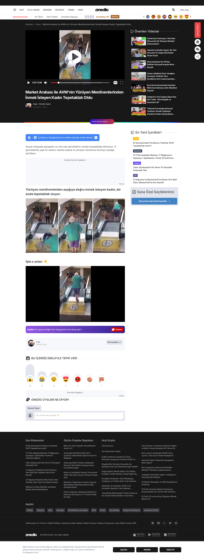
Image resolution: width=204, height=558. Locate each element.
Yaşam (137, 163)
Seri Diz (115, 17)
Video (38, 24)
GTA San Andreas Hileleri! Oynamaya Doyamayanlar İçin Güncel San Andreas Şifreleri (158, 491)
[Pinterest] (176, 523)
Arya (42, 104)
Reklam (79, 523)
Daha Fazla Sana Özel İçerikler (153, 201)
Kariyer (93, 523)
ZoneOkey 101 (102, 17)
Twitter (30, 510)
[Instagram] (152, 523)
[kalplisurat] (186, 16)
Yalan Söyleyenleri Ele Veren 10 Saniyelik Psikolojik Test (152, 168)
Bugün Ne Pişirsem (131, 510)
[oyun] (175, 16)
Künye (129, 523)
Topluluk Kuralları (68, 523)
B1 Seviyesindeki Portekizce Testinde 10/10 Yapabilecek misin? (153, 144)
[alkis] (181, 16)
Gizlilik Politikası (54, 523)
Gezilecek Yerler (151, 510)
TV (135, 175)
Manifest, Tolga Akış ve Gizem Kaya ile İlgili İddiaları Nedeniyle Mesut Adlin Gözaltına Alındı (80, 484)
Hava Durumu (107, 446)
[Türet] (153, 16)
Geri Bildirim (41, 523)
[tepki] (30, 379)
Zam (50, 510)
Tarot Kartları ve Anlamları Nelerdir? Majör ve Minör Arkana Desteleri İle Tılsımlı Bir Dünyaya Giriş (159, 448)
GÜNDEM (47, 10)
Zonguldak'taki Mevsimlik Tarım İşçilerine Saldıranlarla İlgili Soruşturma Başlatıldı (80, 455)
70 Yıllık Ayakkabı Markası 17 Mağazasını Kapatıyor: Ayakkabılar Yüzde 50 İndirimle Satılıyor (153, 156)
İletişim (86, 523)
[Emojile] (170, 16)
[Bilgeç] (159, 16)
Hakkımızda (31, 523)
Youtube (60, 510)
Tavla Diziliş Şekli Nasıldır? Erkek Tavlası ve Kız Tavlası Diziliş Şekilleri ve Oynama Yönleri (119, 495)
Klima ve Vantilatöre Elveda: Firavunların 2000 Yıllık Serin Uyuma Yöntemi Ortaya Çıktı (80, 475)
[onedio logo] (102, 10)
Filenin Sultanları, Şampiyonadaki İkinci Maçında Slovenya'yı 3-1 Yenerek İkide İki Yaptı (80, 494)
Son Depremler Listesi (111, 451)
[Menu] (14, 10)
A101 (94, 510)
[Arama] (173, 10)
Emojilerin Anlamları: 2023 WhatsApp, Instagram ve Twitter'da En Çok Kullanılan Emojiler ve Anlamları (119, 481)
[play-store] (155, 534)
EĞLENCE (59, 10)
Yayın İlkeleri (120, 523)
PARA (80, 10)
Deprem (40, 510)
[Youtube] (170, 523)
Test (136, 139)
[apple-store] (139, 534)
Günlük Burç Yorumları (78, 510)
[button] (115, 82)
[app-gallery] (170, 534)
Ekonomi (137, 151)
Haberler (29, 24)
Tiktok (102, 510)
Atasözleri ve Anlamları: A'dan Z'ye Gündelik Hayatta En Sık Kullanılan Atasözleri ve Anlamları (116, 488)
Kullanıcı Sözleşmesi (105, 523)
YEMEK (71, 10)
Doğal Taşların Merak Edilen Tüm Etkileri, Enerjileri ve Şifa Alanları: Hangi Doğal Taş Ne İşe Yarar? (119, 473)
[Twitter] (164, 523)
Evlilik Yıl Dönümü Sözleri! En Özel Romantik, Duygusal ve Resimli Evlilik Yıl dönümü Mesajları (118, 459)
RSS (134, 523)
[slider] (80, 83)
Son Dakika (114, 510)
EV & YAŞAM (33, 10)
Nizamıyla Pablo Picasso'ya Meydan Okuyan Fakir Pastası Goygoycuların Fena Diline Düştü (79, 465)
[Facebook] (158, 523)
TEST (21, 10)
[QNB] (148, 16)
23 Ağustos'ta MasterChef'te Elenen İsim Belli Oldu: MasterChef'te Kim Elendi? (155, 181)
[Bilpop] (164, 16)
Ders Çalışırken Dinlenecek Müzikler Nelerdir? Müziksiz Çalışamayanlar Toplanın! (157, 470)
